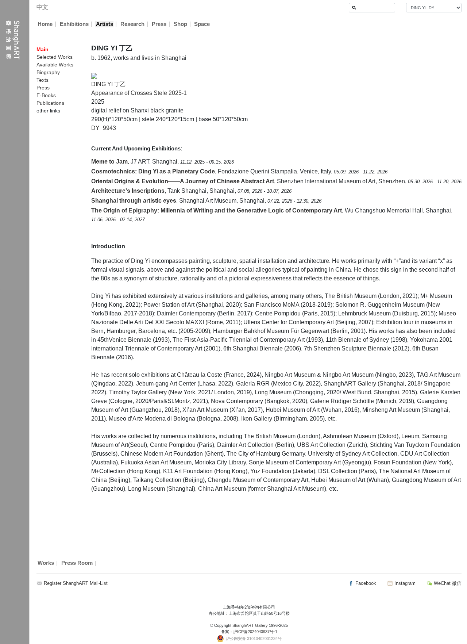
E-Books (46, 95)
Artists (104, 24)
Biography (48, 72)
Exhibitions (74, 24)
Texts (42, 80)
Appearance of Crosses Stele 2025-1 (139, 93)
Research (132, 24)
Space (202, 24)
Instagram (404, 583)
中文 (42, 7)
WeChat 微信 (447, 583)
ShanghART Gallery (250, 625)
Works (46, 563)
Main (42, 49)
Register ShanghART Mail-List (76, 583)
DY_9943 (103, 128)
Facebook (365, 583)
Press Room (77, 563)
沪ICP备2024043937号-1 (255, 631)
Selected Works (54, 57)
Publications (50, 103)
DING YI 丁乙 (108, 84)
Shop (180, 24)
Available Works (54, 65)
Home (45, 24)
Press (159, 24)
